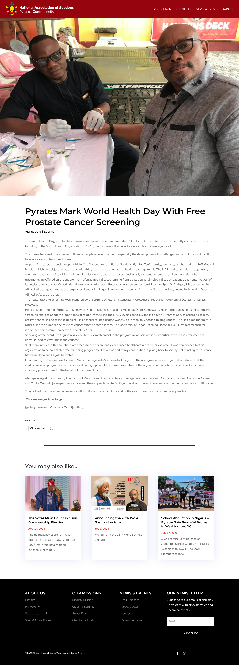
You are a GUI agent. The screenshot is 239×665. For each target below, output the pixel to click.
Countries (183, 9)
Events (49, 231)
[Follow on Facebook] (177, 653)
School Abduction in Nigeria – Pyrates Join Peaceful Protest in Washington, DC (185, 522)
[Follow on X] (184, 653)
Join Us (228, 9)
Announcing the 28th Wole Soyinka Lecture (116, 520)
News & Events (207, 9)
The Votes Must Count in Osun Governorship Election (52, 520)
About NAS (162, 9)
